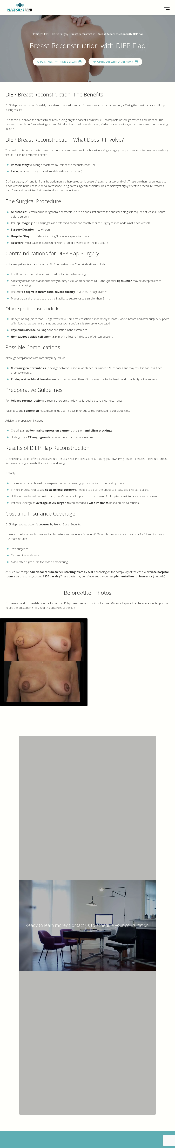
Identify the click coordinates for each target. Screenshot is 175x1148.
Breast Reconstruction (83, 34)
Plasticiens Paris (41, 34)
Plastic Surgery (60, 34)
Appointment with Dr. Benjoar (113, 61)
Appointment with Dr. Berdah (57, 61)
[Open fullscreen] (170, 623)
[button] (167, 7)
